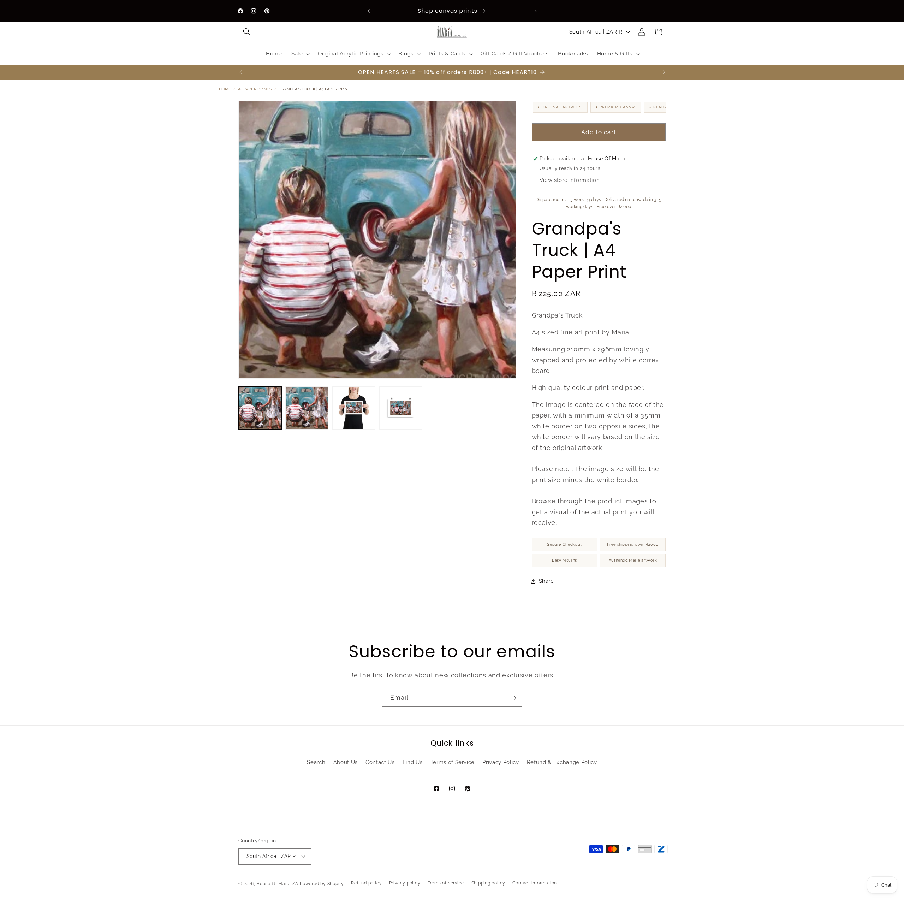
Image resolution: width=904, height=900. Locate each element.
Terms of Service (452, 762)
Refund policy (366, 883)
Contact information (534, 883)
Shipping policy (488, 883)
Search (316, 762)
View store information (570, 180)
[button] (246, 31)
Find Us (413, 762)
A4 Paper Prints (255, 89)
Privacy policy (405, 883)
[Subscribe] (513, 698)
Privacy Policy (500, 762)
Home (225, 89)
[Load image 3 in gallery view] (353, 408)
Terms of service (446, 883)
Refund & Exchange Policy (562, 762)
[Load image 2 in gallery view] (306, 408)
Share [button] (546, 581)
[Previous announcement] (368, 11)
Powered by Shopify (322, 883)
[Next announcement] (535, 11)
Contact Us (380, 762)
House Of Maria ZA (277, 883)
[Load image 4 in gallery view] (400, 408)
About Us (345, 762)
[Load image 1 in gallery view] (259, 408)
